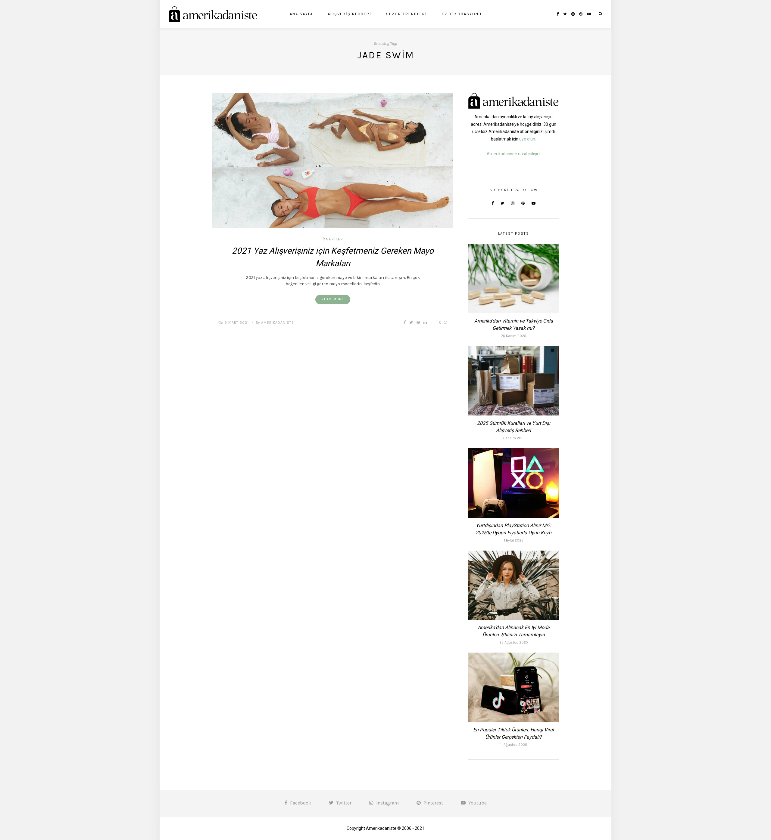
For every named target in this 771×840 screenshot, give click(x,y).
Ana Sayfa (301, 14)
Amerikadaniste (277, 322)
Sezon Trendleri (406, 14)
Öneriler (333, 239)
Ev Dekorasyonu (462, 14)
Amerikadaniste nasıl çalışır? (514, 153)
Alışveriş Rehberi (349, 14)
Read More (332, 299)
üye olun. (527, 139)
